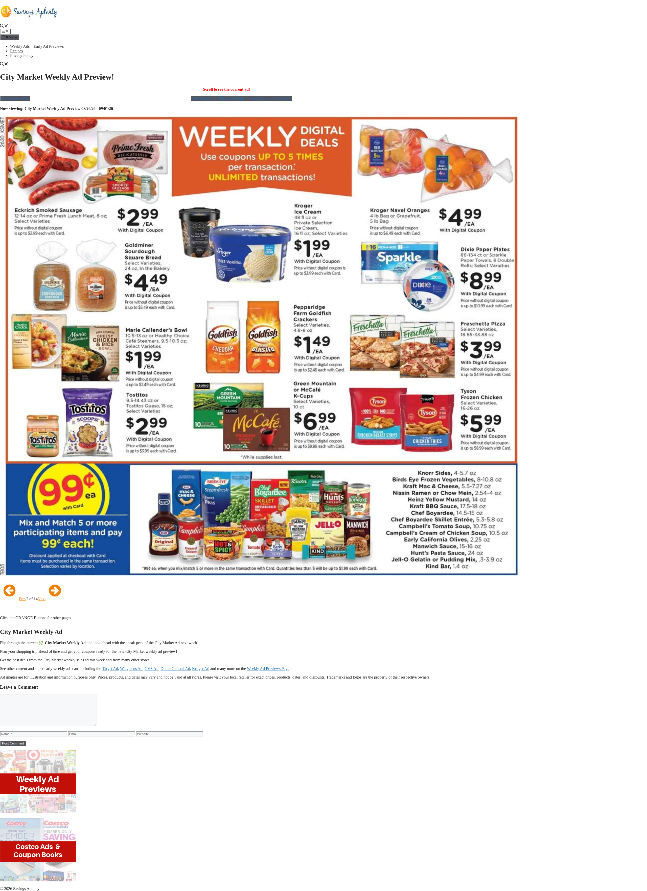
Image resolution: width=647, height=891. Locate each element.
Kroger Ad (200, 668)
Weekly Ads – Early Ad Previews (37, 46)
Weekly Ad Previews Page (268, 668)
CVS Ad (151, 668)
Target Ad (110, 668)
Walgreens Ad (131, 668)
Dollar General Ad (175, 668)
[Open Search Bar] (4, 26)
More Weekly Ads (15, 98)
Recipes (16, 51)
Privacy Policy (21, 55)
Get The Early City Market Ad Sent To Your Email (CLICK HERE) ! (241, 98)
